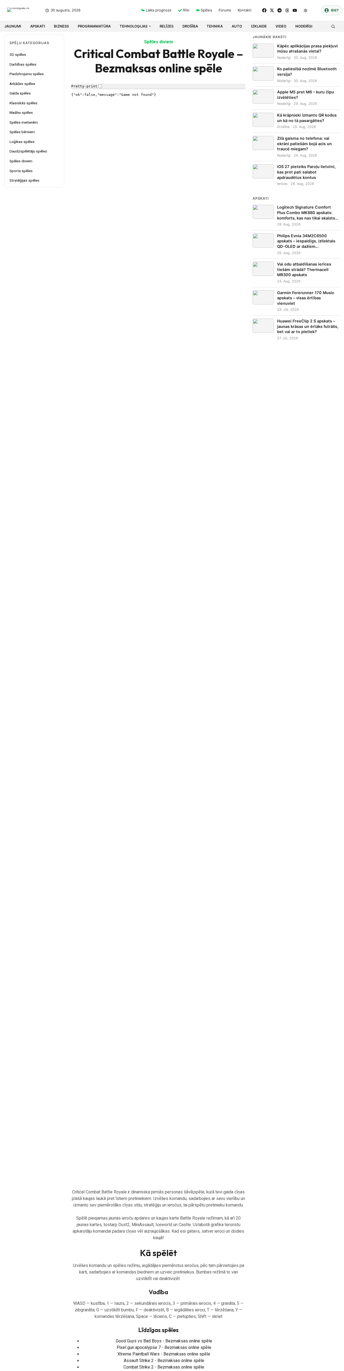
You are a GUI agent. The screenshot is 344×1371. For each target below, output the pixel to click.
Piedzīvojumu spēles (27, 74)
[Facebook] (264, 10)
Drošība (190, 26)
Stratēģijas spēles (24, 180)
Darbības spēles (23, 64)
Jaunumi (12, 26)
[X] (272, 10)
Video (280, 26)
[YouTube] (295, 10)
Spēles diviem (21, 161)
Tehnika (215, 26)
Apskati (37, 26)
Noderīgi (303, 26)
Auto (237, 26)
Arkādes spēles (22, 84)
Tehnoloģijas (133, 26)
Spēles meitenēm (24, 122)
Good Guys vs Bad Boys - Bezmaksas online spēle (164, 1341)
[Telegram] (279, 10)
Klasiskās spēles (24, 103)
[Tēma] (305, 10)
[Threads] (287, 10)
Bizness (61, 26)
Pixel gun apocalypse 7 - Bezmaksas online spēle (164, 1347)
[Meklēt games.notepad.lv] (333, 26)
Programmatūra (94, 26)
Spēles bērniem (22, 132)
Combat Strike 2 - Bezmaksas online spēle (163, 1367)
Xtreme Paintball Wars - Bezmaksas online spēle (163, 1354)
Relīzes (166, 26)
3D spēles (18, 54)
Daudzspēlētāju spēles (28, 151)
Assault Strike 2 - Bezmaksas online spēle (164, 1360)
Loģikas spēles (22, 142)
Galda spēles (20, 93)
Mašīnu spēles (21, 112)
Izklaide (259, 26)
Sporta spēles (21, 171)
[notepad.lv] (22, 10)
